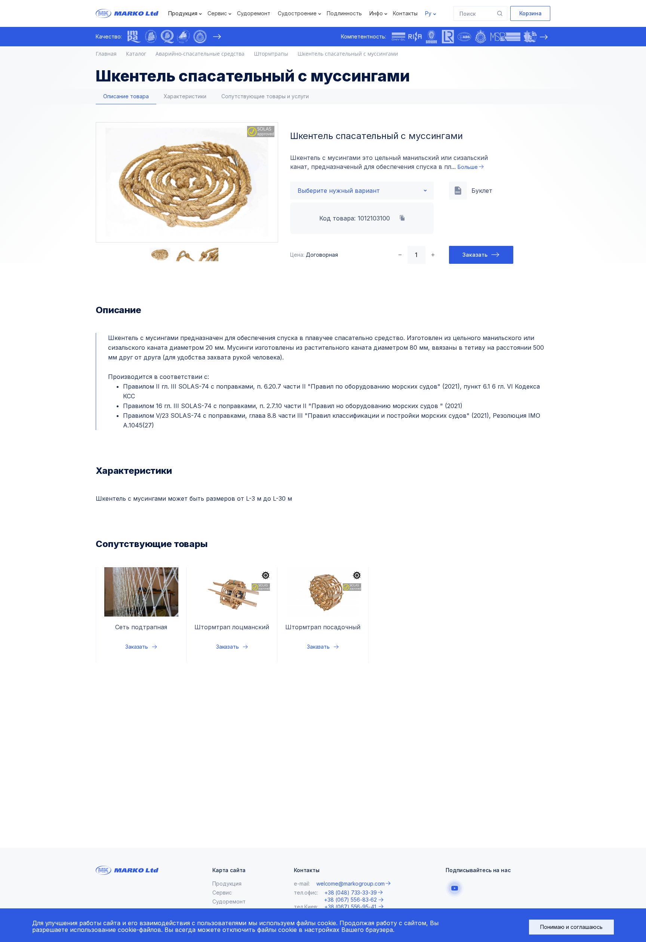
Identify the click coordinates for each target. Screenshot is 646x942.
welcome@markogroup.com (350, 883)
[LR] (448, 36)
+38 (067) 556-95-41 (351, 907)
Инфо (376, 13)
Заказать (474, 254)
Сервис (217, 13)
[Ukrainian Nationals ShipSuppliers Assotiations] (183, 36)
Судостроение (297, 13)
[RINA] (415, 36)
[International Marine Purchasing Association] (134, 36)
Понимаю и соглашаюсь (571, 927)
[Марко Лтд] (134, 13)
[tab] (126, 96)
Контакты (405, 13)
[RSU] (200, 36)
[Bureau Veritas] (431, 36)
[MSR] (505, 36)
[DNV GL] (398, 36)
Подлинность (344, 13)
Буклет (481, 190)
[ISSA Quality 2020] (167, 36)
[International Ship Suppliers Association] (150, 36)
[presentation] (217, 37)
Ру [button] (428, 13)
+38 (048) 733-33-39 (350, 892)
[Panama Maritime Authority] (530, 36)
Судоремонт (253, 13)
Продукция (182, 13)
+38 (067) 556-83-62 (350, 899)
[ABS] (464, 36)
